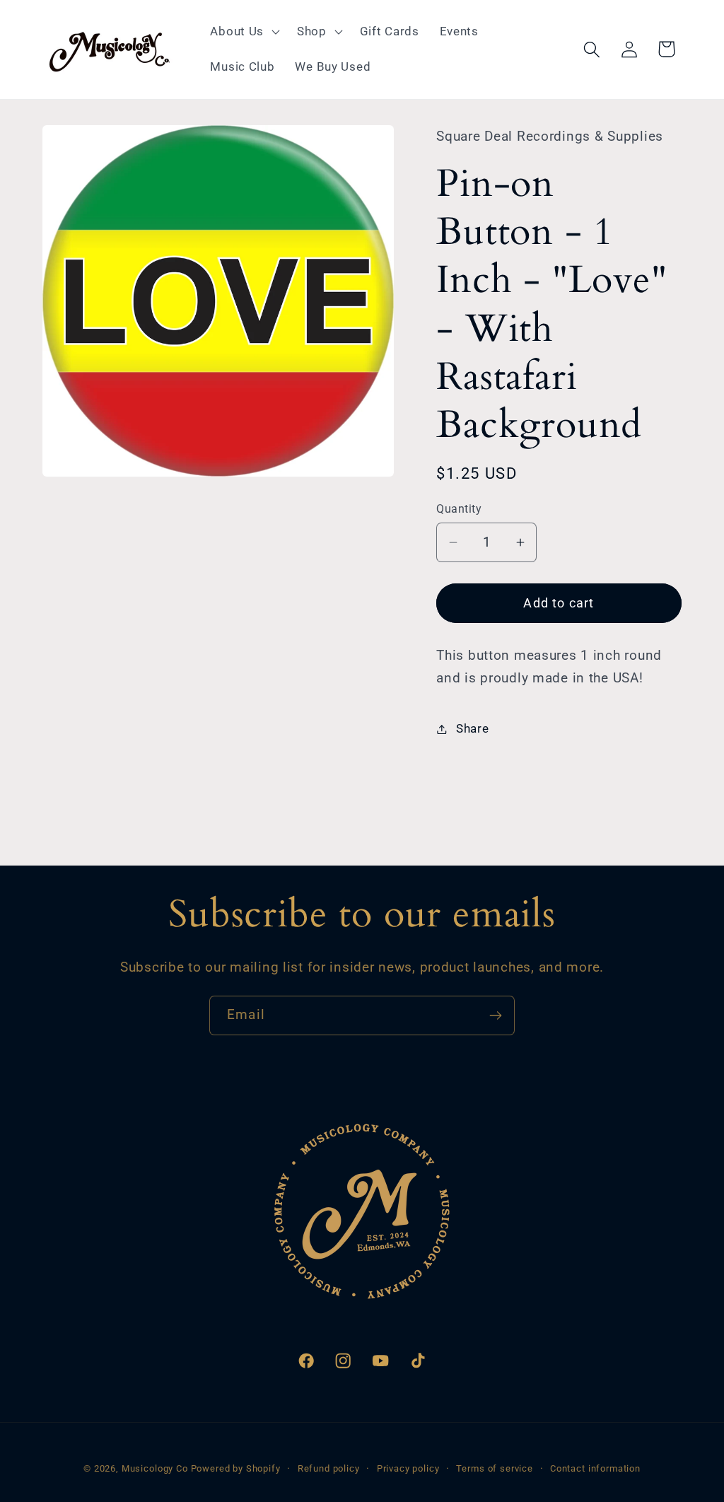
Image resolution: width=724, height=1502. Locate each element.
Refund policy (329, 1468)
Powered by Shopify (236, 1468)
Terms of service (494, 1468)
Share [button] (472, 728)
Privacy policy (408, 1468)
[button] (243, 32)
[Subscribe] (495, 1015)
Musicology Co (155, 1468)
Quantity (458, 509)
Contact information (595, 1468)
